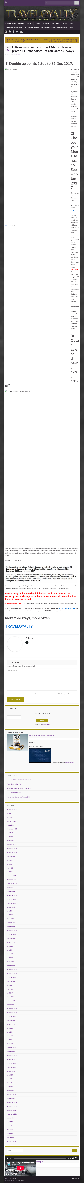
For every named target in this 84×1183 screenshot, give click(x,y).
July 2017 (10, 985)
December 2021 (12, 848)
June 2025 (10, 817)
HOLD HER (32, 735)
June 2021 (10, 864)
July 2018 (10, 946)
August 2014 (11, 1118)
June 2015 (10, 1079)
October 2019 (11, 899)
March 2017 (10, 997)
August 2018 (11, 942)
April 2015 (10, 1087)
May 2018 (10, 954)
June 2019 (10, 911)
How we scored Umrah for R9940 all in (19, 788)
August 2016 (11, 1024)
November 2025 (12, 809)
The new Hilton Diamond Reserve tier (19, 780)
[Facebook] (13, 32)
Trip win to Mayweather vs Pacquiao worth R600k (57, 27)
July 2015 (10, 1075)
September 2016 (12, 1020)
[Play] (8, 1158)
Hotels (29, 23)
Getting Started (10, 23)
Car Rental (45, 23)
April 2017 (10, 993)
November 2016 (12, 1012)
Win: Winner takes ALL (14, 784)
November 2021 (12, 852)
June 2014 (10, 1126)
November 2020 (12, 880)
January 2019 (11, 926)
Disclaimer (75, 1179)
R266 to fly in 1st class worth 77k (15, 27)
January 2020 (11, 891)
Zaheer (9, 54)
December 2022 (12, 829)
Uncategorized (16, 54)
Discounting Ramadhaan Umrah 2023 (18, 797)
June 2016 (10, 1032)
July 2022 (10, 833)
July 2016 (10, 1028)
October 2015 (11, 1063)
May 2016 (10, 1036)
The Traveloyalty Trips (14, 792)
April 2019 (10, 915)
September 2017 (12, 981)
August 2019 (11, 907)
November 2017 (12, 973)
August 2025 (11, 813)
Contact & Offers (67, 23)
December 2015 (12, 1055)
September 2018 (12, 938)
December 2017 (12, 969)
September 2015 (12, 1067)
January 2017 (11, 1005)
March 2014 (10, 1137)
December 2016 (12, 1008)
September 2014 (12, 1114)
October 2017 (11, 977)
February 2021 (11, 876)
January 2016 (11, 1051)
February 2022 (11, 844)
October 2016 (11, 1016)
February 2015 (11, 1094)
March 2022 (10, 840)
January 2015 (11, 1098)
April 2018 (10, 958)
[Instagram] (6, 32)
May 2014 (10, 1129)
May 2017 (10, 989)
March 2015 (10, 1090)
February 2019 (11, 923)
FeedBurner (46, 724)
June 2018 (10, 950)
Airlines (37, 23)
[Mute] (73, 1158)
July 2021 (10, 860)
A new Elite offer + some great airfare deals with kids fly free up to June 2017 (23, 40)
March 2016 (10, 1044)
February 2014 (11, 1141)
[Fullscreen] (76, 1158)
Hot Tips (21, 23)
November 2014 (12, 1106)
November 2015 (12, 1059)
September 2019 (12, 903)
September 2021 (12, 856)
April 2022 (10, 837)
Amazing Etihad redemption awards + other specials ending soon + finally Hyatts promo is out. (60, 40)
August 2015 (11, 1071)
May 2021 (10, 868)
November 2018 (12, 930)
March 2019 (10, 919)
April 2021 (10, 872)
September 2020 (12, 883)
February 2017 (11, 1001)
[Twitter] (17, 32)
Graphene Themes (19, 1180)
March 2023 (10, 825)
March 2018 (10, 962)
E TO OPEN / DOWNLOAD (45, 735)
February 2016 (11, 1047)
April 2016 (10, 1040)
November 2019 (12, 895)
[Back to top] (79, 1178)
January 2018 (11, 965)
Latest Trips (55, 23)
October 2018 (11, 934)
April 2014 (10, 1133)
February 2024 (11, 821)
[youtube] (10, 32)
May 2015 (10, 1083)
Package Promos (33, 27)
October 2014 (11, 1110)
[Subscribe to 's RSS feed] (6, 2)
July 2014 (10, 1122)
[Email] (21, 32)
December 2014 (12, 1102)
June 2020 (10, 887)
